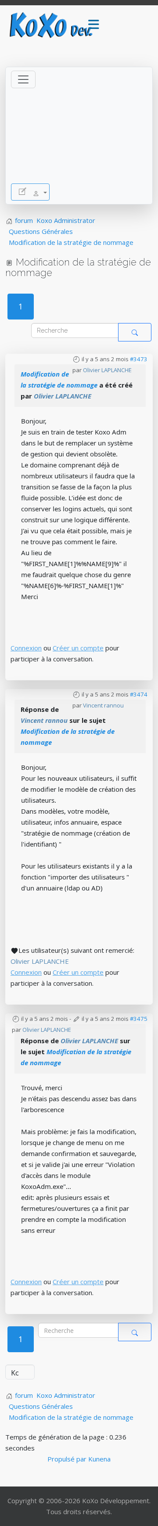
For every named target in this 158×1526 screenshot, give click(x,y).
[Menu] (93, 25)
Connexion (26, 647)
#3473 (138, 359)
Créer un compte (78, 647)
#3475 (138, 1019)
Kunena (99, 1458)
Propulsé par (67, 1458)
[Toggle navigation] (23, 79)
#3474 (138, 694)
